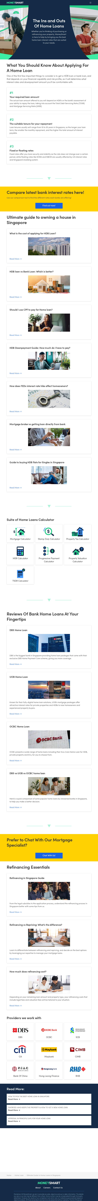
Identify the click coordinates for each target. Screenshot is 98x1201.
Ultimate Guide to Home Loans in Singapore (43, 1175)
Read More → (16, 258)
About (38, 1187)
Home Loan (19, 1175)
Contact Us (58, 1187)
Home (9, 1175)
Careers (46, 1187)
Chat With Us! (49, 855)
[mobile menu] (90, 3)
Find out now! (49, 205)
